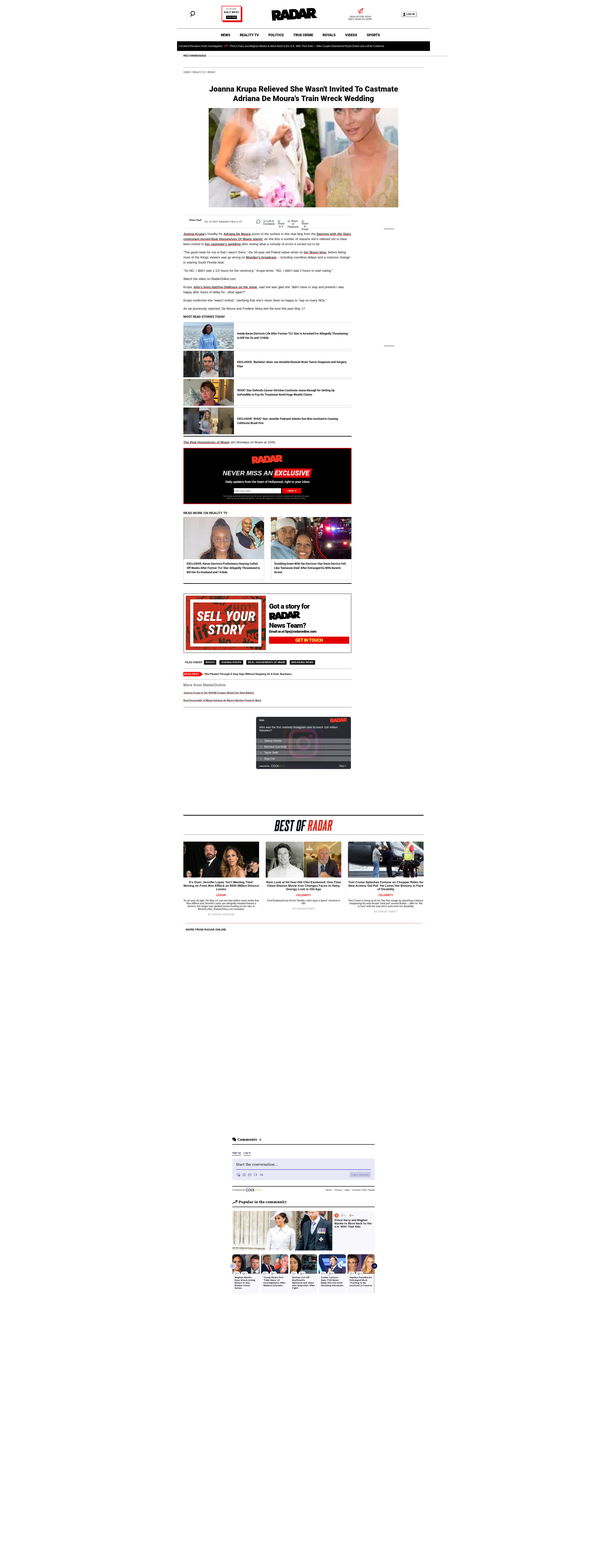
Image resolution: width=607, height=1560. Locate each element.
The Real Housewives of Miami (206, 442)
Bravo (211, 72)
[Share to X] (281, 221)
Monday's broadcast (261, 257)
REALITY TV (249, 35)
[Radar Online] (294, 14)
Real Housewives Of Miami (266, 662)
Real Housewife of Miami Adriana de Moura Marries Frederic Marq (222, 700)
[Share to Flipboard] (293, 221)
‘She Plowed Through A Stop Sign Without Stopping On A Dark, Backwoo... (248, 674)
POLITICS (276, 35)
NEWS (225, 35)
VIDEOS (351, 35)
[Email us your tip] (232, 21)
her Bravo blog (315, 252)
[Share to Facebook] (269, 221)
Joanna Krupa (193, 234)
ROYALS (329, 35)
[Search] (192, 16)
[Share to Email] (305, 221)
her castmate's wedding (223, 244)
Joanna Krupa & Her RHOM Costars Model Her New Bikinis (218, 693)
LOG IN (410, 14)
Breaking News (302, 662)
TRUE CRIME (303, 35)
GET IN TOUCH (309, 640)
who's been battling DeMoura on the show (225, 287)
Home (186, 72)
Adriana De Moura (237, 234)
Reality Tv (199, 72)
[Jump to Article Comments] (258, 221)
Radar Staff (195, 220)
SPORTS (373, 35)
